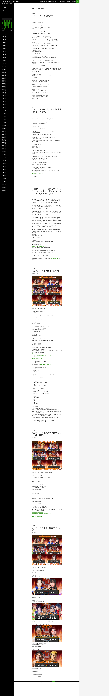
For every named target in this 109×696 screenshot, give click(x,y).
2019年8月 (4, 128)
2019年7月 (4, 130)
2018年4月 (4, 152)
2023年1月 (4, 71)
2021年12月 (4, 90)
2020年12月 (4, 108)
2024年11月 (4, 37)
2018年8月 (4, 146)
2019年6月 (4, 131)
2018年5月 (4, 151)
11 (8, 22)
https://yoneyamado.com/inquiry (39, 246)
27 (11, 26)
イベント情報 (4, 5)
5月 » (11, 30)
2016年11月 (4, 178)
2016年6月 (4, 186)
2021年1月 (4, 107)
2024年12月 (4, 36)
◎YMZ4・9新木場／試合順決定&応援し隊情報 (47, 110)
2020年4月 (4, 116)
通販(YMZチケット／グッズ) (64, 1)
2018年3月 (4, 154)
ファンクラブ (73, 1)
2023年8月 (4, 60)
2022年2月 (4, 87)
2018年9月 (4, 145)
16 (5, 24)
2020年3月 (4, 118)
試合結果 (33, 13)
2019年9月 (4, 127)
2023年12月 (4, 54)
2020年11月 (4, 110)
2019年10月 (4, 125)
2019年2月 (4, 137)
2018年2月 (4, 155)
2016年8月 (4, 183)
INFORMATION (42, 1)
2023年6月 (4, 63)
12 (9, 22)
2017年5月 (4, 169)
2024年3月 (4, 49)
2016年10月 (4, 180)
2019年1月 (4, 139)
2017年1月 (4, 175)
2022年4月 (4, 84)
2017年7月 (4, 166)
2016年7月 (4, 184)
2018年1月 (4, 157)
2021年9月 (4, 95)
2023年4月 (4, 66)
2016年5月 (4, 187)
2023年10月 (4, 57)
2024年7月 (4, 43)
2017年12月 (4, 158)
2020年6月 (4, 113)
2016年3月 (4, 190)
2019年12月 (4, 122)
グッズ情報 (4, 7)
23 (5, 26)
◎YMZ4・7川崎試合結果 (43, 15)
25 (8, 26)
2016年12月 (4, 177)
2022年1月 (4, 89)
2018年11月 (4, 142)
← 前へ (41, 682)
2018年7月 (4, 148)
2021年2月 (4, 105)
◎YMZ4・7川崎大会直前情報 (45, 270)
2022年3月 (4, 86)
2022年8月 (4, 78)
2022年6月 (4, 81)
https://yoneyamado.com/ (45, 364)
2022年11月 (4, 74)
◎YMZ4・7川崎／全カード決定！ (46, 528)
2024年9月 (4, 40)
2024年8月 (4, 42)
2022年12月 (4, 72)
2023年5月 (4, 65)
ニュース (33, 107)
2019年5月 (4, 133)
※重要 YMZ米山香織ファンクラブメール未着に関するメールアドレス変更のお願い (47, 191)
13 (11, 22)
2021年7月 (4, 98)
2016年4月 (4, 189)
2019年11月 (4, 124)
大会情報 (3, 10)
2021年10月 (4, 93)
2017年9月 (4, 163)
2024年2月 (4, 51)
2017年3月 (4, 172)
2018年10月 (4, 143)
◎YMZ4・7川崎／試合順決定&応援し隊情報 (46, 434)
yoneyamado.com (55, 258)
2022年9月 (4, 77)
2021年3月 (4, 104)
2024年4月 (4, 48)
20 (11, 24)
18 (8, 24)
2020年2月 (4, 119)
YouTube (56, 1)
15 (4, 24)
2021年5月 (4, 101)
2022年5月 (4, 83)
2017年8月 (4, 164)
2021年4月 (4, 102)
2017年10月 (4, 161)
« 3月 (3, 30)
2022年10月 (4, 75)
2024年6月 (4, 45)
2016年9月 (4, 181)
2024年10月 (4, 39)
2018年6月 (4, 149)
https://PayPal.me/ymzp (37, 178)
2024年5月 (4, 46)
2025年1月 (4, 34)
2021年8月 (4, 96)
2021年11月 (4, 92)
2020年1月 (4, 121)
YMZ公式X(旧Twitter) (50, 1)
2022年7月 (4, 80)
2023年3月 (4, 68)
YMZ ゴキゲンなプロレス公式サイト (11, 1)
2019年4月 (4, 134)
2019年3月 (4, 136)
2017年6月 (4, 167)
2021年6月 (4, 99)
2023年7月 (4, 62)
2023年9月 (4, 59)
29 (4, 28)
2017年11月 (4, 160)
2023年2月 (4, 69)
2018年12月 (4, 140)
